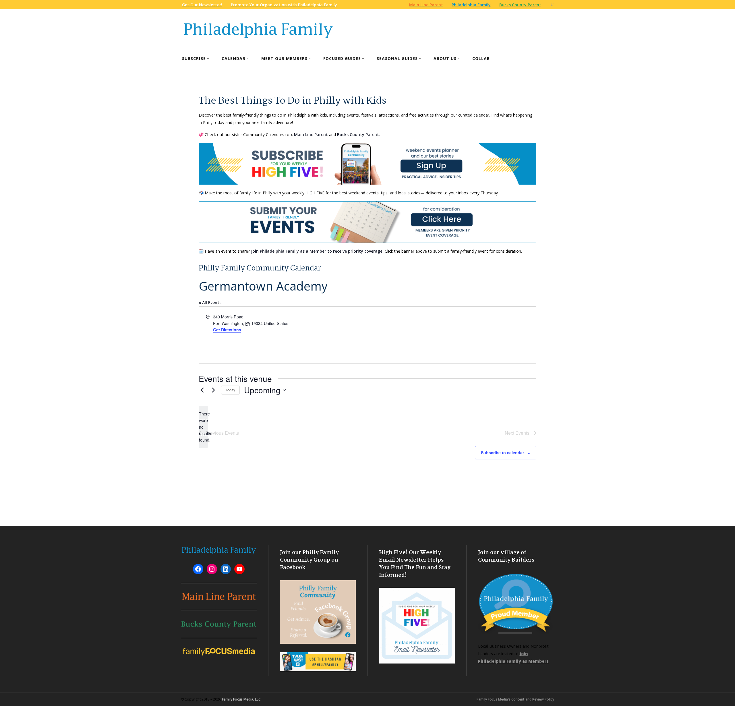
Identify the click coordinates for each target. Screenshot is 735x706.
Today (230, 389)
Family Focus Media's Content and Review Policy (515, 699)
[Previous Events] (202, 390)
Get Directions (227, 329)
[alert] (203, 427)
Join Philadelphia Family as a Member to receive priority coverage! (317, 251)
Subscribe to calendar (502, 452)
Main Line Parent (311, 134)
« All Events (210, 302)
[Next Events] (213, 390)
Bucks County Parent (358, 134)
